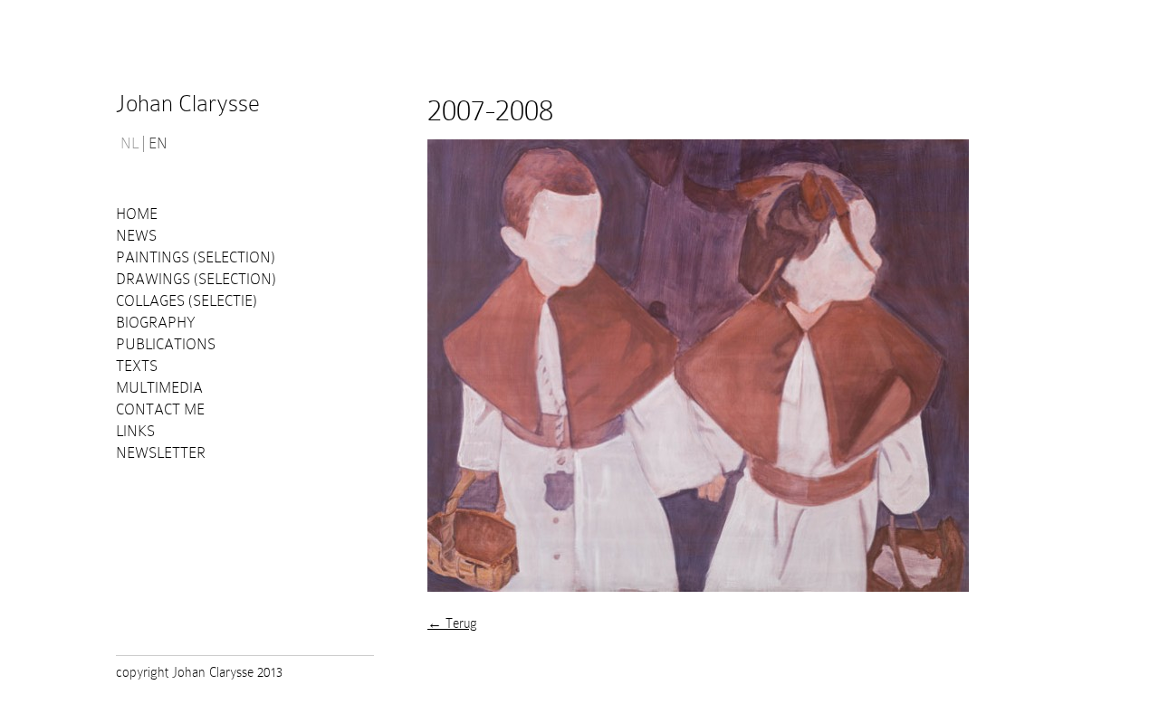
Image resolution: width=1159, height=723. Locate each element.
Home (137, 214)
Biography (156, 322)
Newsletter (161, 452)
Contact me (160, 409)
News (136, 235)
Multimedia (159, 387)
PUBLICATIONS (166, 344)
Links (135, 431)
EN (158, 144)
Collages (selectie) (186, 300)
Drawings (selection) (196, 279)
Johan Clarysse (188, 103)
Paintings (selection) (195, 257)
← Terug (452, 623)
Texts (137, 366)
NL (129, 144)
